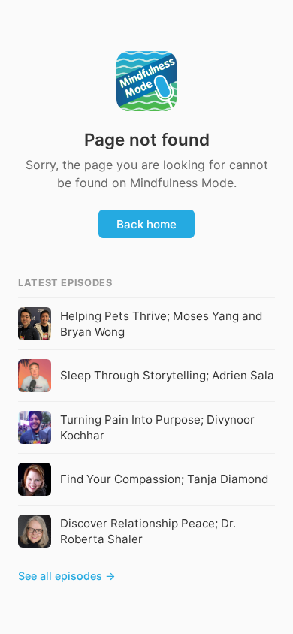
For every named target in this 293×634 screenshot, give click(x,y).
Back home (146, 224)
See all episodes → (67, 575)
